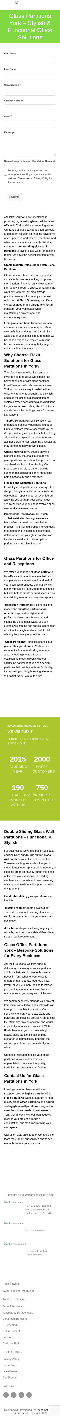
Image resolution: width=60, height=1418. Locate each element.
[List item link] (30, 1230)
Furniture (7, 1337)
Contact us (44, 1134)
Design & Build (11, 1343)
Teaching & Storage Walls (17, 1312)
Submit (14, 197)
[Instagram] (21, 1394)
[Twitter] (13, 1394)
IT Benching (9, 1325)
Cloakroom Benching (15, 1318)
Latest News (9, 1371)
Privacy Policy (10, 1359)
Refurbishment (11, 1331)
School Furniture (12, 1306)
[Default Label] (29, 1394)
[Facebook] (6, 1394)
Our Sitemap (9, 1377)
